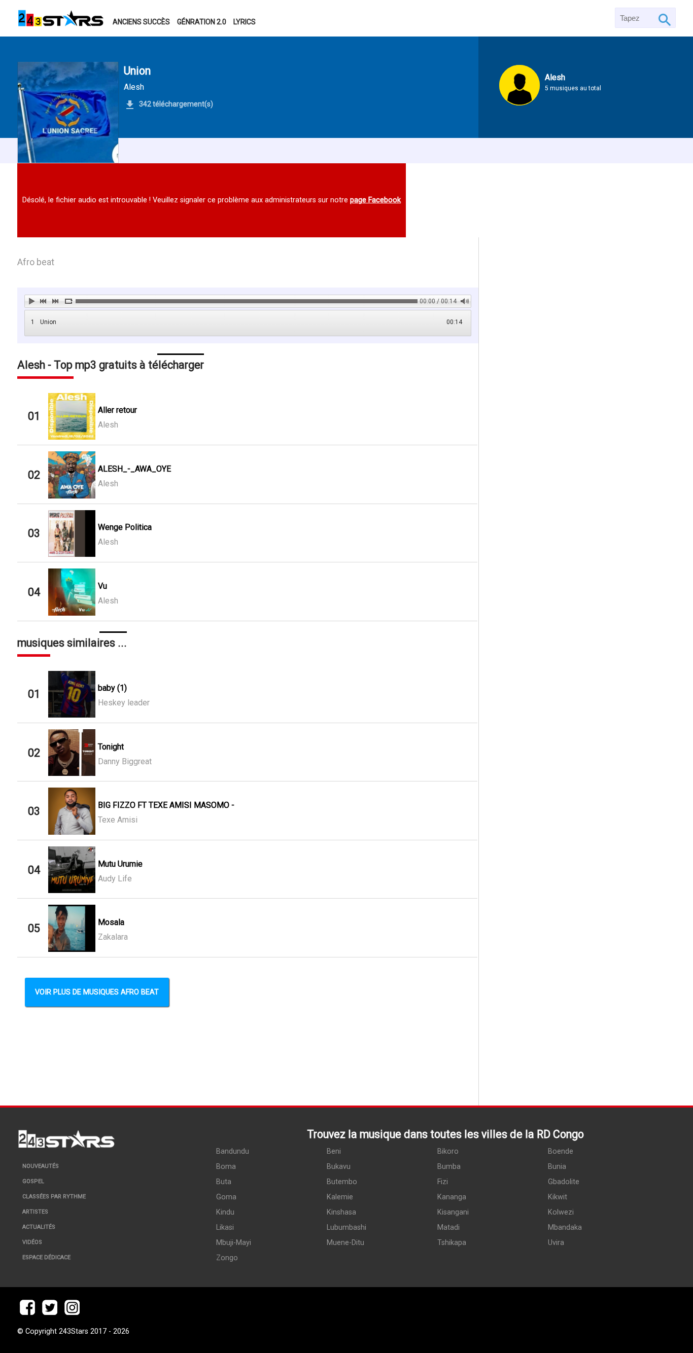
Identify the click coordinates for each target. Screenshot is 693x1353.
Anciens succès (141, 22)
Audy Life (115, 878)
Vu (102, 586)
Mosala (111, 922)
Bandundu (232, 1151)
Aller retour (117, 410)
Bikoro (448, 1151)
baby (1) (112, 688)
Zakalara (113, 937)
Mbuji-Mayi (233, 1242)
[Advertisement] (577, 671)
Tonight (111, 747)
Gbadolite (563, 1182)
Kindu (225, 1212)
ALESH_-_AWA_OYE (134, 469)
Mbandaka (565, 1227)
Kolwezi (561, 1212)
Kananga (451, 1197)
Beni (334, 1151)
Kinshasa (341, 1212)
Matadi (448, 1227)
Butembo (342, 1182)
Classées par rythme (54, 1196)
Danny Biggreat (125, 761)
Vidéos (32, 1242)
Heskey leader (124, 702)
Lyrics (244, 22)
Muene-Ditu (345, 1242)
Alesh (134, 87)
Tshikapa (451, 1242)
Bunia (557, 1166)
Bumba (449, 1166)
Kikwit (557, 1197)
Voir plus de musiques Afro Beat (97, 992)
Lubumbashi (346, 1227)
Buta (223, 1182)
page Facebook (375, 200)
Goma (226, 1197)
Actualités (38, 1227)
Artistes (35, 1211)
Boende (560, 1151)
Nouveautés (40, 1166)
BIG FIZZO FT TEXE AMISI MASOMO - (166, 805)
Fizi (442, 1182)
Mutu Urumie (120, 864)
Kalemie (340, 1197)
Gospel (33, 1181)
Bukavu (339, 1166)
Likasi (225, 1227)
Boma (226, 1166)
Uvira (556, 1242)
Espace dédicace (46, 1257)
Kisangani (453, 1212)
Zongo (227, 1258)
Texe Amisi (117, 820)
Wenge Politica (125, 527)
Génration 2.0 (201, 22)
